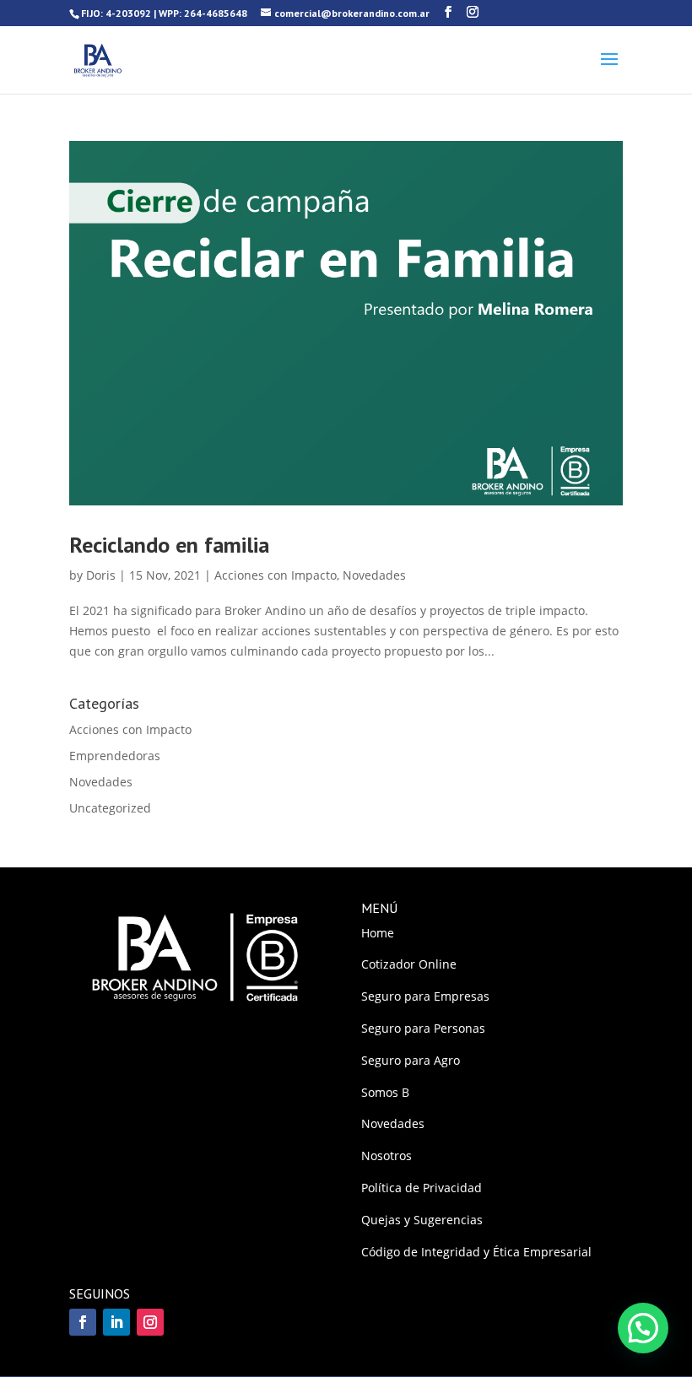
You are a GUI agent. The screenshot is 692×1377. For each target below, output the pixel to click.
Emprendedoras (114, 756)
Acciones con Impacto (275, 575)
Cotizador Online (409, 964)
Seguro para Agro (410, 1060)
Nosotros (386, 1156)
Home (377, 933)
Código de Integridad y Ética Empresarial (476, 1252)
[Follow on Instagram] (150, 1322)
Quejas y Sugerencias (422, 1220)
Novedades (374, 575)
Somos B (385, 1092)
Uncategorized (110, 808)
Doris (101, 575)
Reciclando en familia (169, 545)
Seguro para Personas (423, 1028)
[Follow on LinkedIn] (116, 1322)
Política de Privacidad (421, 1188)
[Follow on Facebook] (82, 1322)
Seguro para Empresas (425, 996)
